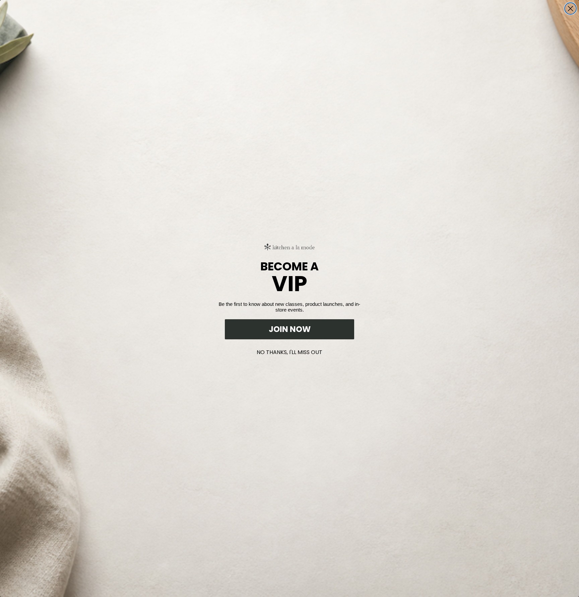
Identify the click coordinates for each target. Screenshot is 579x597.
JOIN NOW (290, 329)
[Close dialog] (570, 8)
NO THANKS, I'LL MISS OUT (289, 350)
